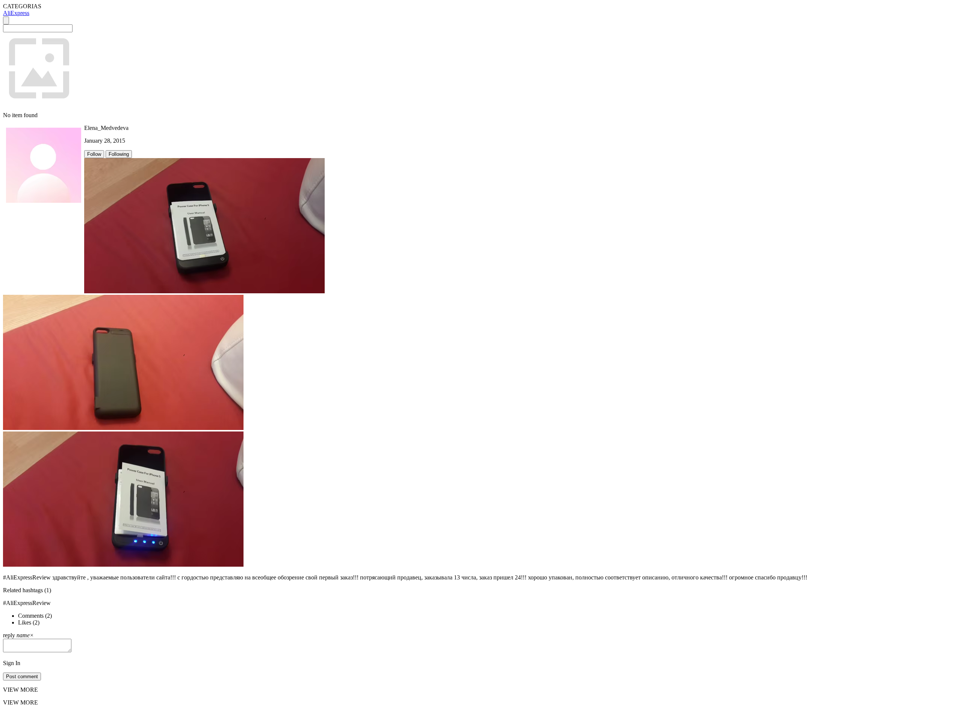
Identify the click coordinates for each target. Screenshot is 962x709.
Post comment (22, 676)
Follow (94, 154)
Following (119, 154)
